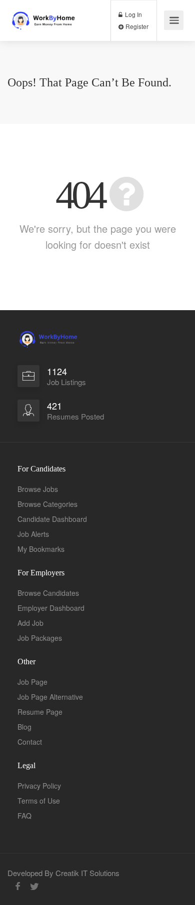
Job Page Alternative (50, 697)
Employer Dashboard (51, 608)
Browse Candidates (48, 593)
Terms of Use (39, 801)
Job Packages (40, 638)
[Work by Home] (47, 16)
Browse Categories (48, 504)
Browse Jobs (38, 489)
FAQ (25, 816)
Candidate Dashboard (52, 519)
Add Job (31, 623)
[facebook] (18, 886)
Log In (133, 14)
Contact (30, 742)
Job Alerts (33, 534)
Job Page (33, 682)
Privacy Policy (39, 786)
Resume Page (40, 712)
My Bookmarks (41, 549)
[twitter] (34, 886)
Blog (25, 727)
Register (136, 26)
